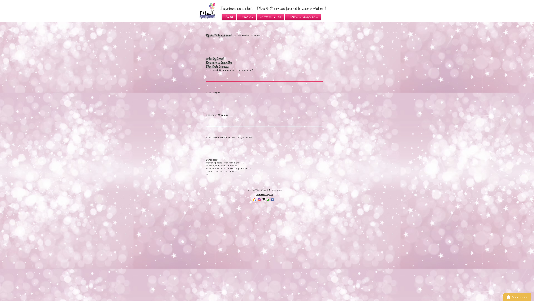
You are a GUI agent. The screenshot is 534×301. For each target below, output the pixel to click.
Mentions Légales (264, 194)
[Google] (254, 199)
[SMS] (263, 199)
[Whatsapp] (268, 199)
